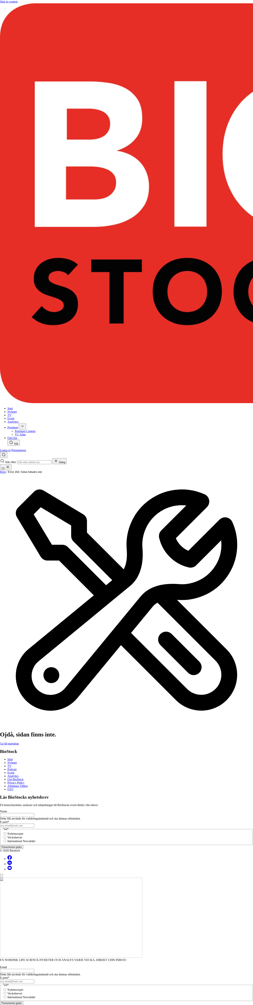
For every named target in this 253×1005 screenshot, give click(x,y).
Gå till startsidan (9, 743)
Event (10, 772)
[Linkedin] (9, 863)
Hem (3, 471)
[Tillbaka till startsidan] (126, 203)
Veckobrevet (14, 837)
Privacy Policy (15, 782)
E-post (4, 821)
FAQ (10, 789)
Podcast (11, 769)
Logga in (5, 450)
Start (10, 759)
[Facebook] (9, 858)
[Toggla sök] (3, 455)
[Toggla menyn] (5, 467)
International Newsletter (21, 841)
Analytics (13, 776)
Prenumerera (18, 450)
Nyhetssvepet (15, 833)
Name (3, 811)
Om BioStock (15, 779)
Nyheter (12, 762)
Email (3, 967)
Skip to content (9, 1)
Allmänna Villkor (17, 786)
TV (9, 766)
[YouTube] (9, 869)
